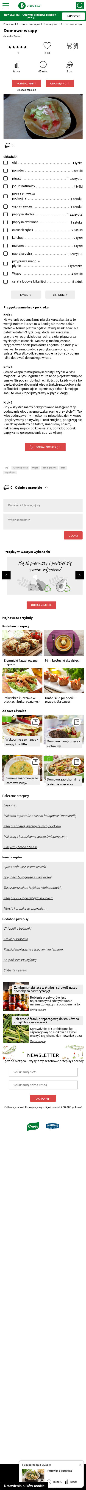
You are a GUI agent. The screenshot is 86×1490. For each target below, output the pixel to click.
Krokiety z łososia (15, 939)
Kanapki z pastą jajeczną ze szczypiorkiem (32, 826)
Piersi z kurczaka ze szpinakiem (24, 908)
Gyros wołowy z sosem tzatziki (24, 867)
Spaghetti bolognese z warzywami (27, 877)
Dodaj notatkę (47, 447)
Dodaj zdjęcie (41, 605)
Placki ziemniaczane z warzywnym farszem (33, 949)
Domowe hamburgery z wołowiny (63, 743)
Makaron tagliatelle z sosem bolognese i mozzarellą (39, 816)
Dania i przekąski (30, 24)
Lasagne (9, 805)
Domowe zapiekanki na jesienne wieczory (63, 781)
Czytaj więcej (38, 1010)
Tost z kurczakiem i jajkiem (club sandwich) (32, 887)
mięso (35, 467)
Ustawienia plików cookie (24, 1486)
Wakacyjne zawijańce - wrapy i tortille (22, 741)
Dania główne (52, 24)
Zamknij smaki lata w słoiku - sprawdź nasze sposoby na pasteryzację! (45, 989)
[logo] (30, 5)
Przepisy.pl (9, 24)
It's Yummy (16, 36)
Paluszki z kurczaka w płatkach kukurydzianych (22, 699)
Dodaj (73, 535)
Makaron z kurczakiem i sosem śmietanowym (34, 836)
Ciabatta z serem (15, 970)
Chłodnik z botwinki (17, 928)
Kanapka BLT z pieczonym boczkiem (28, 898)
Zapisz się (43, 1099)
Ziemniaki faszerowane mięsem (21, 662)
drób (63, 467)
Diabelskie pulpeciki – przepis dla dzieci (61, 699)
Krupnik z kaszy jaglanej (19, 960)
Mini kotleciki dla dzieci (62, 660)
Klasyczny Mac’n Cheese (20, 847)
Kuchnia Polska (20, 467)
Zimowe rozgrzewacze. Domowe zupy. (22, 780)
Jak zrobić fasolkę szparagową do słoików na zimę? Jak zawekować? (46, 1020)
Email (24, 294)
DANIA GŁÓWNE (49, 467)
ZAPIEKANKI (10, 472)
